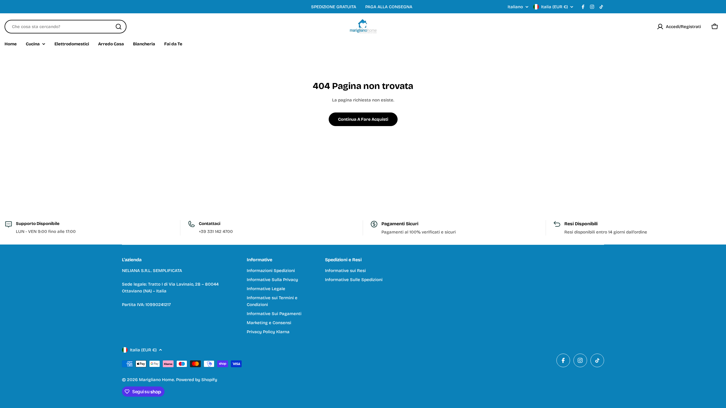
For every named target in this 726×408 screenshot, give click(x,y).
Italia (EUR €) (554, 6)
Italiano (515, 7)
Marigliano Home (156, 379)
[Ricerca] (118, 26)
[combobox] (65, 26)
